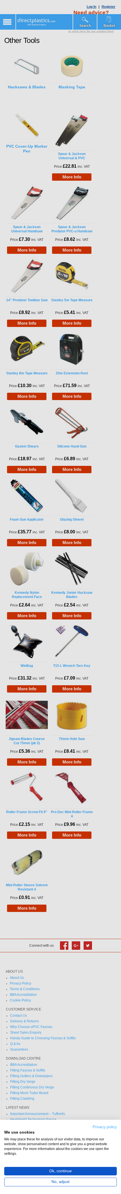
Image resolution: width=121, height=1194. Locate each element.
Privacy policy (105, 1127)
